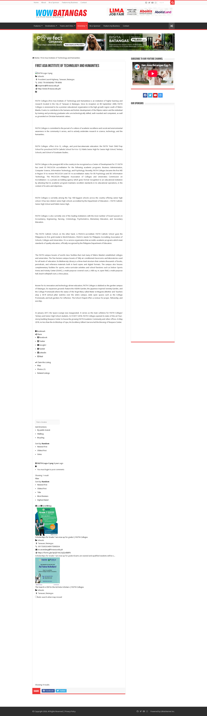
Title (39, 492)
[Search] (172, 2)
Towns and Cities (66, 26)
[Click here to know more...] (103, 42)
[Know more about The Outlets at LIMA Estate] (139, 12)
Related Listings (43, 373)
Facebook (43, 337)
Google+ (42, 345)
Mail (41, 356)
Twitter (42, 341)
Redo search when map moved (49, 597)
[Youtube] (152, 2)
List (38, 506)
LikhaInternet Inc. (168, 711)
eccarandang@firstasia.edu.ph (50, 550)
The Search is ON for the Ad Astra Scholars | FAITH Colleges (59, 587)
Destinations (50, 26)
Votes (39, 454)
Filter (37, 478)
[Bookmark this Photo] (35, 466)
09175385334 (54, 546)
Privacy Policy (70, 711)
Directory (81, 26)
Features (37, 26)
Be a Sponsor (54, 3)
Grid (44, 506)
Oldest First (41, 450)
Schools (40, 76)
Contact (84, 3)
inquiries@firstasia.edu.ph (48, 86)
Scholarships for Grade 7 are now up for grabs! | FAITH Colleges (61, 537)
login (47, 469)
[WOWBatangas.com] (61, 13)
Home (36, 3)
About (43, 3)
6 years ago (58, 463)
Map (39, 365)
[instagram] (155, 2)
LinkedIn (42, 353)
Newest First (42, 447)
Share (39, 334)
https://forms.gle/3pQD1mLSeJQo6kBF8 (54, 553)
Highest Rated (42, 500)
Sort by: (42, 444)
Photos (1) (41, 369)
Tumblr (42, 349)
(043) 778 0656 (56, 82)
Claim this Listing (44, 362)
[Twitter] (149, 2)
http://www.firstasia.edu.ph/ (49, 89)
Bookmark (40, 331)
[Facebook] (146, 2)
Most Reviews (42, 496)
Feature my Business (70, 3)
